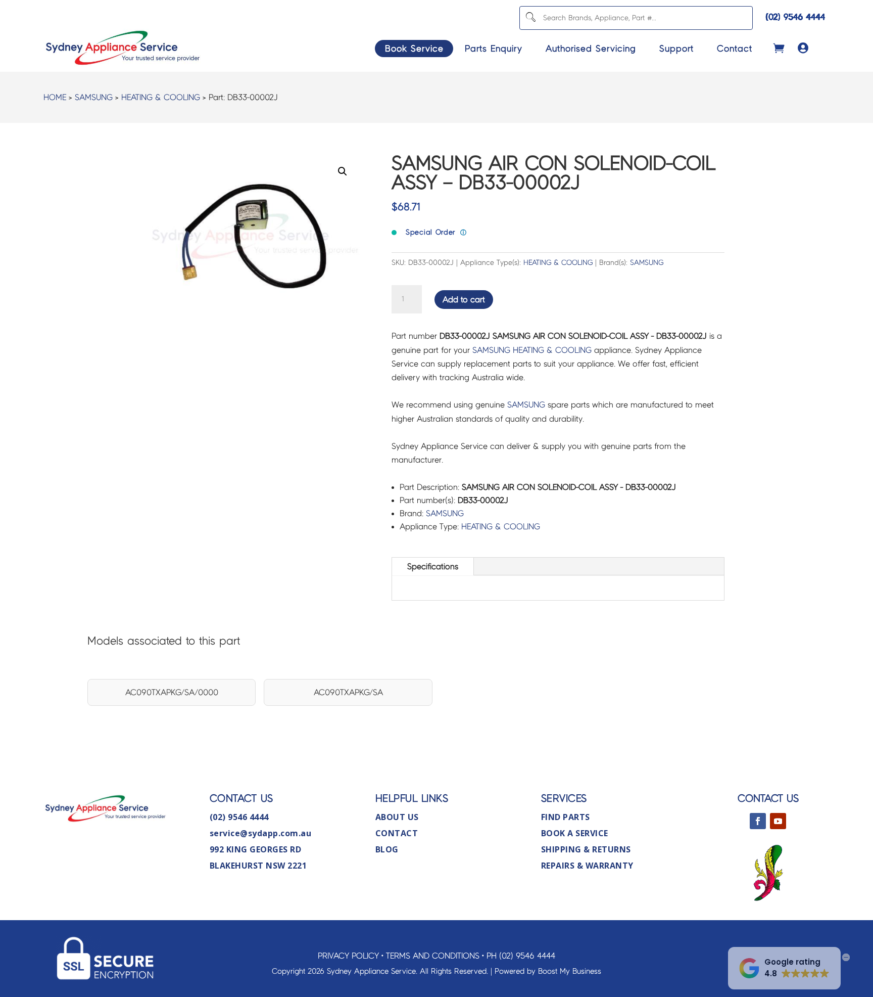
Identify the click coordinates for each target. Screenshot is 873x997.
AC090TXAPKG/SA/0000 (171, 692)
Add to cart (464, 299)
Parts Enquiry (493, 48)
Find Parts (565, 817)
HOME (54, 97)
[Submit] (530, 18)
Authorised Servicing (591, 48)
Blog (387, 849)
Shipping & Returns (586, 849)
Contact (734, 48)
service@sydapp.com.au (261, 833)
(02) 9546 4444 (796, 17)
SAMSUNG (94, 97)
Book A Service (574, 833)
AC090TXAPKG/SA (348, 692)
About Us (397, 817)
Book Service (414, 48)
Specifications (432, 566)
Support (676, 48)
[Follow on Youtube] (778, 821)
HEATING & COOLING (160, 97)
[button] (342, 171)
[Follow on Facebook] (758, 821)
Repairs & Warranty (587, 865)
